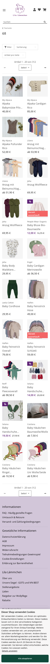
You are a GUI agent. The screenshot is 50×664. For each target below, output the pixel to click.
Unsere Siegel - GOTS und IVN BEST (20, 582)
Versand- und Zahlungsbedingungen (21, 521)
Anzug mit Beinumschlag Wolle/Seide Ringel (10, 187)
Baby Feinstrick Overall (11, 348)
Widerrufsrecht (10, 550)
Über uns (7, 578)
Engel (29, 262)
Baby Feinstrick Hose (36, 308)
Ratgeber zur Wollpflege (14, 595)
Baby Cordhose (11, 306)
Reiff (4, 383)
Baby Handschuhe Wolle (34, 389)
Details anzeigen (9, 651)
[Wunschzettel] (39, 10)
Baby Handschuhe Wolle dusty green (9, 430)
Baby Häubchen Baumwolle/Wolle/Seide (37, 429)
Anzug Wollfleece (37, 184)
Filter (9, 47)
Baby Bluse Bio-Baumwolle (36, 227)
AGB (4, 541)
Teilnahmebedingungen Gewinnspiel (21, 554)
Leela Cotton (8, 302)
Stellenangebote (10, 587)
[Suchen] (45, 22)
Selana (30, 383)
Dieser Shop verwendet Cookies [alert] (18, 612)
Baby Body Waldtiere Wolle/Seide (9, 268)
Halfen (30, 302)
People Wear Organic (37, 221)
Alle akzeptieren (25, 658)
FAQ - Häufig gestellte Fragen (17, 512)
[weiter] (45, 67)
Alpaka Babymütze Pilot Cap (11, 106)
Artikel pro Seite (11, 55)
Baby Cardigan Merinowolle (35, 267)
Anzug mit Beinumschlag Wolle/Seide (35, 146)
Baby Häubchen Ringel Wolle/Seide (11, 470)
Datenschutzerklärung (14, 536)
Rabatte (6, 600)
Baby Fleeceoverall (10, 389)
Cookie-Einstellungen (13, 558)
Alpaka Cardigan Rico (36, 105)
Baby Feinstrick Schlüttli (36, 348)
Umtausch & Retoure (13, 517)
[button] (34, 10)
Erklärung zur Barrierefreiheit (17, 563)
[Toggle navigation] (4, 10)
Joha (29, 181)
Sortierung (22, 47)
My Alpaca (7, 100)
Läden (5, 591)
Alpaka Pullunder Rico (12, 146)
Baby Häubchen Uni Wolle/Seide (36, 470)
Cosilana (31, 424)
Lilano (30, 140)
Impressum (8, 545)
